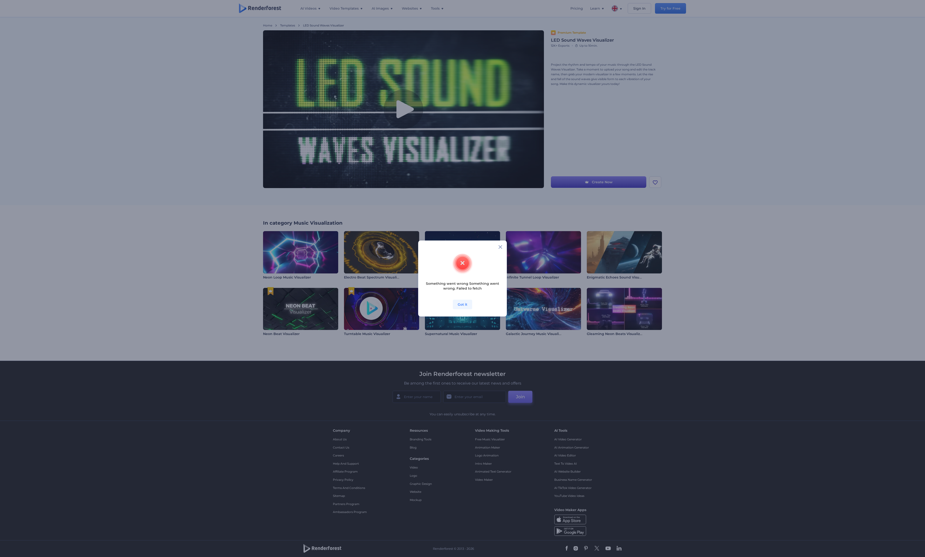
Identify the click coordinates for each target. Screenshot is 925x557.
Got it (462, 304)
